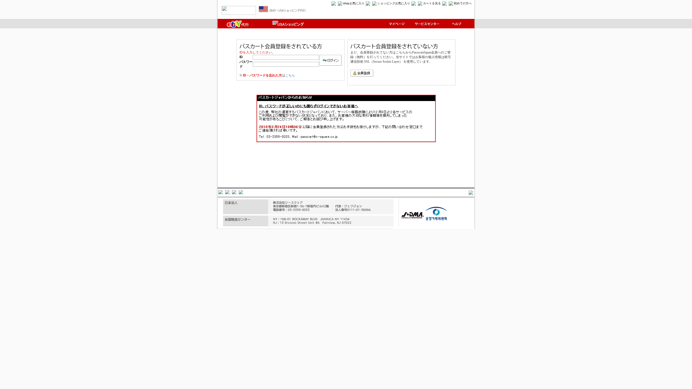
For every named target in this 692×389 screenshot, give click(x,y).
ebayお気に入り (353, 3)
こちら (290, 75)
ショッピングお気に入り (393, 3)
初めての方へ (463, 3)
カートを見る (432, 3)
